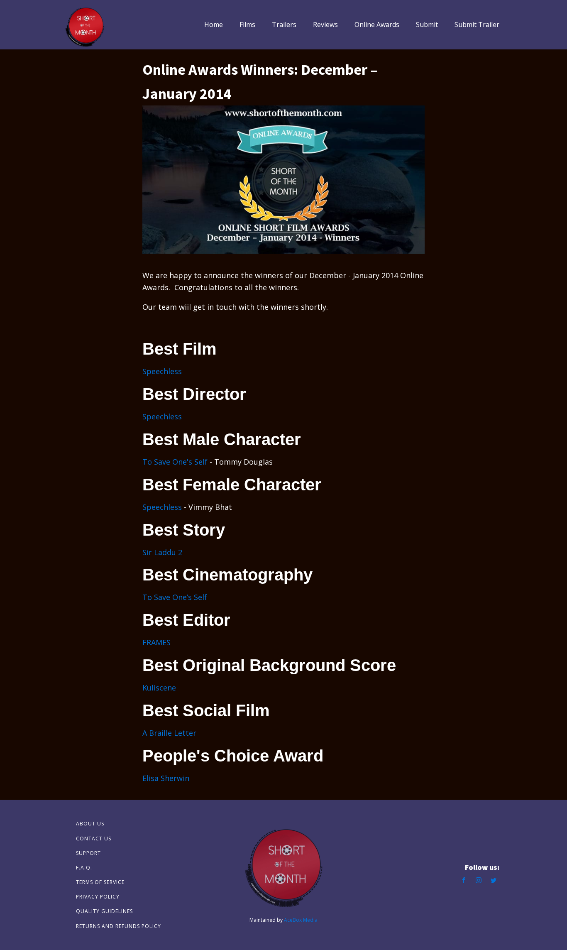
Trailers (284, 24)
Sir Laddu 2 (162, 552)
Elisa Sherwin (165, 778)
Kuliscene (159, 688)
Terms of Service (100, 882)
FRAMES (156, 642)
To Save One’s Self (174, 597)
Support (88, 853)
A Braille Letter (169, 733)
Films (247, 24)
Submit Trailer (477, 24)
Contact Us (93, 838)
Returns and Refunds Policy (118, 926)
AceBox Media (301, 919)
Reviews (325, 24)
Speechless (162, 371)
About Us (90, 823)
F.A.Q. (84, 867)
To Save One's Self (175, 462)
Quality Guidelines (104, 911)
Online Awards (376, 24)
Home (213, 24)
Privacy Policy (98, 896)
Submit (427, 24)
